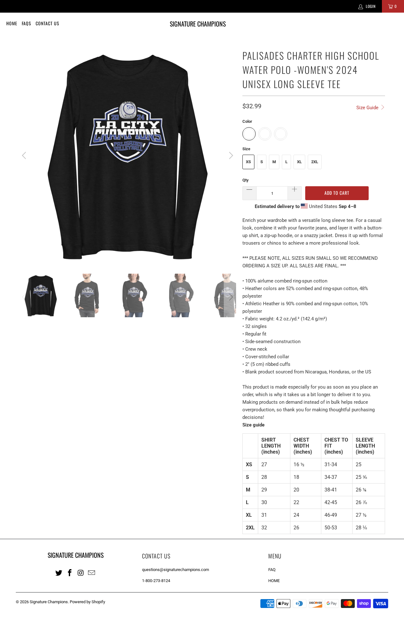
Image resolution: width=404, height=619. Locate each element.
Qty (245, 180)
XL (299, 161)
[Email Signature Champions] (92, 572)
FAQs (26, 23)
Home (11, 23)
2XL (314, 161)
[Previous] (25, 155)
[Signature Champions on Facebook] (70, 572)
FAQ (272, 569)
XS (248, 161)
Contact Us (47, 23)
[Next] (230, 155)
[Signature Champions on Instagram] (81, 572)
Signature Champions (49, 601)
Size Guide (368, 107)
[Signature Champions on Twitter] (59, 572)
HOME (274, 580)
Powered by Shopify (87, 601)
